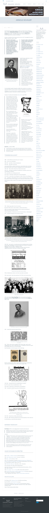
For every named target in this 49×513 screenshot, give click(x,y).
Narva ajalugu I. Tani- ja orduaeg (12, 469)
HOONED (38, 103)
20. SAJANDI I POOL (39, 51)
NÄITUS (37, 159)
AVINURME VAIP (38, 85)
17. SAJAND (38, 46)
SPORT (37, 199)
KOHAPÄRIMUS (38, 121)
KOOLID (37, 125)
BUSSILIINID (38, 94)
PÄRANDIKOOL (38, 166)
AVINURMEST (38, 89)
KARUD (37, 110)
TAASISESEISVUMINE (39, 201)
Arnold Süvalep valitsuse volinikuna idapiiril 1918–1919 (16, 471)
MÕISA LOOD (38, 154)
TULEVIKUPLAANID (39, 211)
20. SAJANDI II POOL (39, 53)
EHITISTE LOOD (39, 96)
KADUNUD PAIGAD (39, 109)
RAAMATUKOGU (39, 179)
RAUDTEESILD (38, 190)
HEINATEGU (38, 101)
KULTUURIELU (38, 132)
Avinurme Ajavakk (11, 27)
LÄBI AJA (37, 137)
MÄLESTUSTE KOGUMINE (40, 150)
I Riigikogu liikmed (14, 480)
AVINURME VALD (39, 87)
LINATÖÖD (38, 143)
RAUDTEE (37, 186)
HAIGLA (37, 98)
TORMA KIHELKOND (39, 208)
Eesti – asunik (8, 458)
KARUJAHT (38, 112)
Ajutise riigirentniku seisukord (11, 457)
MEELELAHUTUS (39, 152)
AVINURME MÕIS (39, 73)
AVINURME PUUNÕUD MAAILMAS (40, 83)
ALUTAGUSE (38, 60)
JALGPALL (37, 107)
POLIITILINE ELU (39, 168)
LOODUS (37, 145)
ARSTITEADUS (38, 62)
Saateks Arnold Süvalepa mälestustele (23, 473)
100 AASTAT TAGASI (39, 44)
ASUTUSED (38, 64)
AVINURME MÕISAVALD (40, 75)
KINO (37, 116)
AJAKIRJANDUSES (39, 57)
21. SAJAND (38, 55)
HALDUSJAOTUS (39, 100)
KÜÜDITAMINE (38, 134)
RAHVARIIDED (38, 184)
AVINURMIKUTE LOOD (40, 92)
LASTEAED (38, 139)
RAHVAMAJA (38, 181)
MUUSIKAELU (38, 157)
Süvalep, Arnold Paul (16, 483)
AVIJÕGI (37, 66)
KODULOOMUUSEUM (40, 119)
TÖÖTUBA (38, 206)
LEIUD (37, 141)
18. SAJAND (38, 48)
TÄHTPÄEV (38, 202)
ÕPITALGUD (38, 163)
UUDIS (37, 220)
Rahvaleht (19, 94)
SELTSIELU (38, 193)
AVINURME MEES (39, 71)
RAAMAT (37, 177)
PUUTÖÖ (37, 175)
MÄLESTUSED (38, 148)
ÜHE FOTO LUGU (39, 215)
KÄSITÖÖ (38, 114)
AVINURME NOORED (39, 80)
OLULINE (37, 161)
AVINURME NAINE (39, 78)
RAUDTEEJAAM (38, 188)
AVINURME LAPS (39, 69)
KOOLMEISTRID (39, 128)
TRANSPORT (38, 210)
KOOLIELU (38, 127)
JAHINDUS (38, 105)
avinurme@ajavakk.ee (28, 501)
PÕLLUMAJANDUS (39, 170)
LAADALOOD (38, 136)
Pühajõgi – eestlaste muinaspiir (11, 455)
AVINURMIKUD (38, 91)
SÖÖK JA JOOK (39, 197)
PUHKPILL (38, 172)
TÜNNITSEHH (38, 213)
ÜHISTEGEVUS (38, 217)
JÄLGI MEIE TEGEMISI (9, 1)
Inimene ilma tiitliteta (26, 66)
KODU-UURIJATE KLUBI (40, 118)
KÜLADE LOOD (38, 130)
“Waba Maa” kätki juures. (11, 463)
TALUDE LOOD (38, 204)
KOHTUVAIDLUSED (39, 123)
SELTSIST (37, 195)
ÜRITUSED (38, 219)
